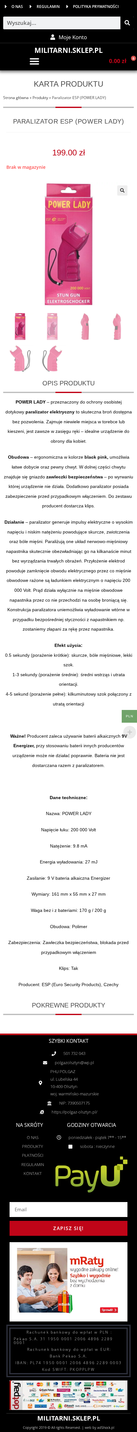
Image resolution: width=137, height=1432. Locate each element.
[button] (34, 61)
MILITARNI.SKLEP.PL (68, 50)
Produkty (40, 97)
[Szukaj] (127, 23)
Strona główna (16, 97)
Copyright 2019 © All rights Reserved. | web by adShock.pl (68, 1427)
